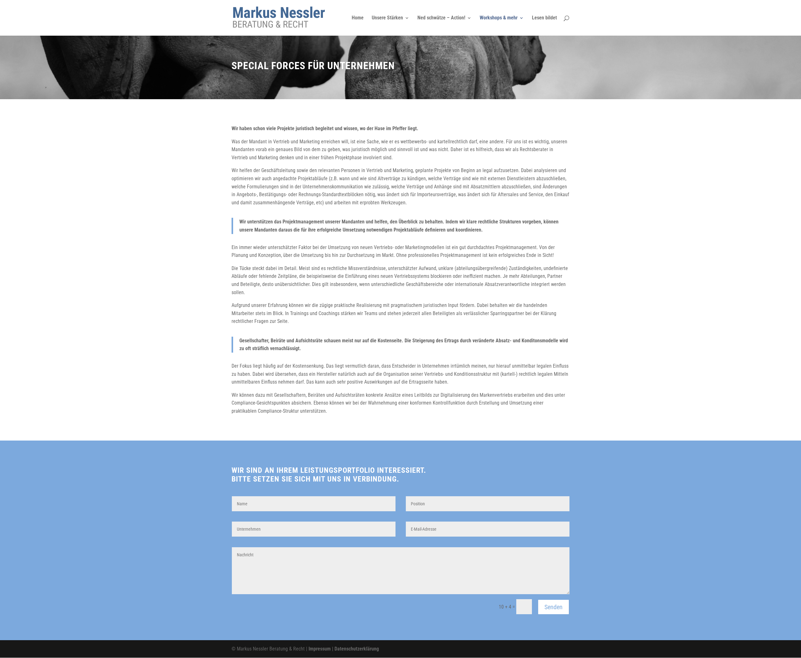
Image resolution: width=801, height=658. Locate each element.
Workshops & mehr (499, 18)
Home (358, 18)
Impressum (320, 649)
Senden (553, 607)
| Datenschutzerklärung (355, 649)
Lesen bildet (544, 18)
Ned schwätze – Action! (441, 18)
